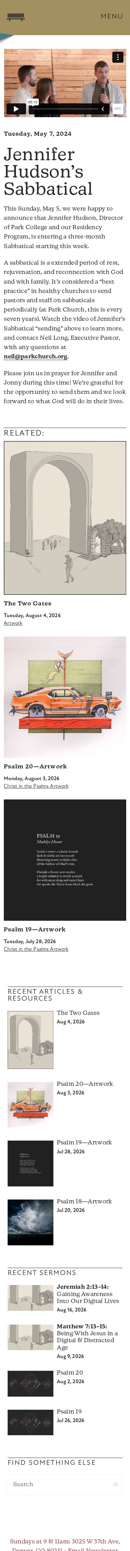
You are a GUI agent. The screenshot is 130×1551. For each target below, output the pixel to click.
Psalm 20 (70, 1373)
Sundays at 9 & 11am (39, 1542)
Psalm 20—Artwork (35, 767)
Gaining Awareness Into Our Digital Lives (88, 1294)
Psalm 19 (69, 1412)
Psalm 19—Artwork (35, 930)
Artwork (13, 623)
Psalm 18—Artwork (84, 1202)
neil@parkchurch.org (35, 357)
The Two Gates (28, 604)
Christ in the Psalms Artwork (36, 786)
